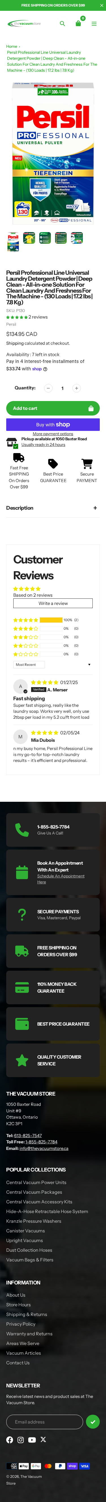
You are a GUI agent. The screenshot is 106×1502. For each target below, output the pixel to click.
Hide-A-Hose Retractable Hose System (47, 1211)
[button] (17, 317)
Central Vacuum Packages (34, 1192)
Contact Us (18, 1362)
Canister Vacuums (25, 1231)
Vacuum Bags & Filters (29, 1260)
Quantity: (25, 388)
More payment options (53, 433)
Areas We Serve (22, 1343)
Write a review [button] (53, 603)
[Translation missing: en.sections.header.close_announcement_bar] (102, 5)
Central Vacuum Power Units (36, 1182)
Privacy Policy (20, 1324)
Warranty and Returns (29, 1333)
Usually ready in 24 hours (43, 444)
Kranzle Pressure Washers (33, 1221)
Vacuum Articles (23, 1353)
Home (11, 46)
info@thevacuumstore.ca (44, 1148)
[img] (45, 682)
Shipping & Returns (26, 1314)
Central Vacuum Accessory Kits (39, 1202)
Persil (11, 324)
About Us (15, 1295)
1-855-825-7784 (41, 1141)
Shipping (15, 343)
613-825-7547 (28, 1135)
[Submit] (93, 1422)
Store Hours (18, 1304)
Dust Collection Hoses (29, 1250)
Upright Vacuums (24, 1240)
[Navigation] (94, 23)
